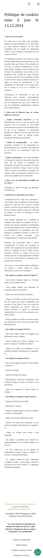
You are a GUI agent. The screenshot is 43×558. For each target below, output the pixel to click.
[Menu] (38, 4)
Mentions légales (21, 545)
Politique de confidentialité (21, 540)
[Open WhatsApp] (37, 552)
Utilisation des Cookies (21, 555)
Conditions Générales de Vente (21, 550)
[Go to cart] (29, 4)
